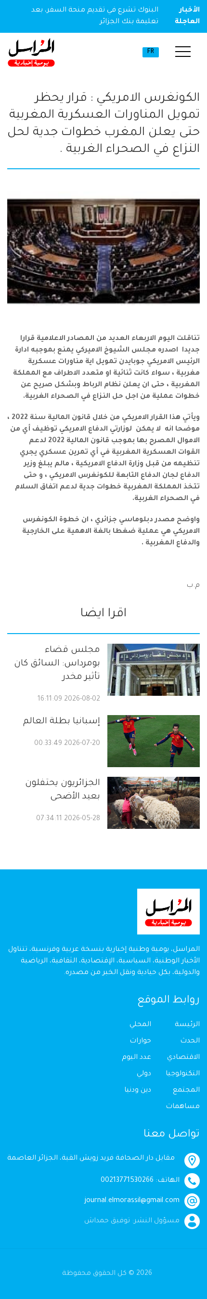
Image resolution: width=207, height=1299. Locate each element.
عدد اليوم (136, 1058)
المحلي (140, 1025)
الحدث (190, 1041)
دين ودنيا (137, 1091)
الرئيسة (187, 1025)
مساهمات (183, 1107)
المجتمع (186, 1091)
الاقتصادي (183, 1058)
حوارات (140, 1041)
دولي (144, 1074)
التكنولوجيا (183, 1074)
